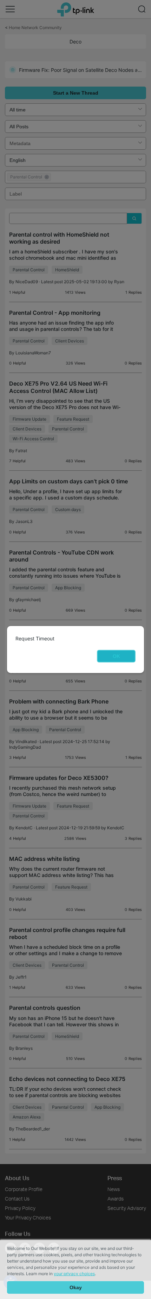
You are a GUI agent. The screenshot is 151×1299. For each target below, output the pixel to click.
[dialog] (75, 649)
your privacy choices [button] (74, 1273)
